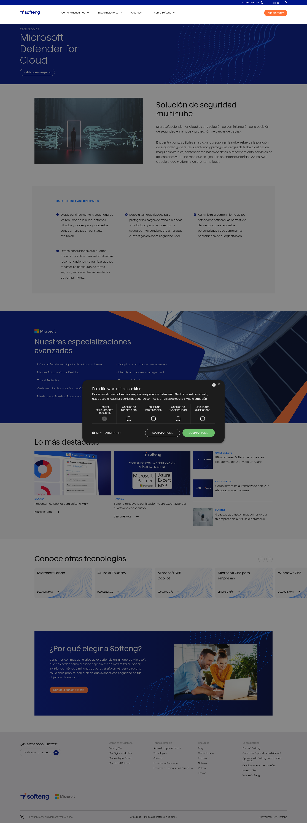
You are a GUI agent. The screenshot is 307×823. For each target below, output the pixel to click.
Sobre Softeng (162, 12)
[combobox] (214, 385)
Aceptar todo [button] (198, 432)
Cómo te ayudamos (73, 12)
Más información (196, 398)
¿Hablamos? (276, 12)
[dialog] (153, 411)
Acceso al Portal (251, 2)
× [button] (218, 384)
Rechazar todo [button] (162, 432)
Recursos (136, 12)
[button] (106, 433)
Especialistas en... (108, 12)
